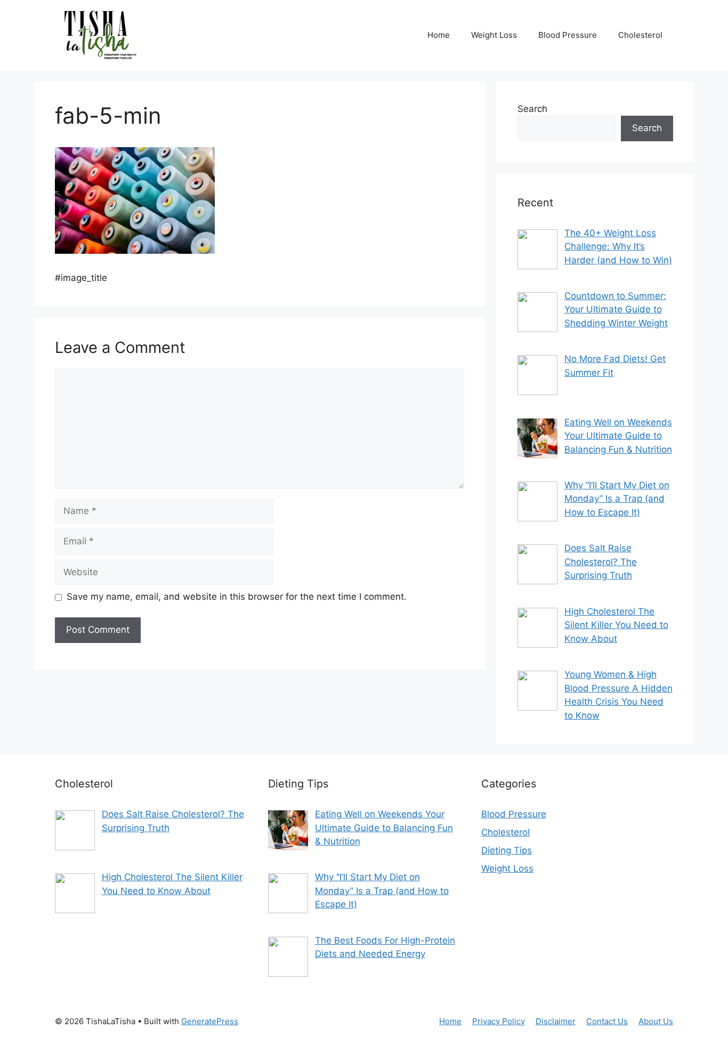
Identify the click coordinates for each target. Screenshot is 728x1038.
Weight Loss (494, 35)
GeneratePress (209, 1021)
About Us (655, 1021)
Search (532, 108)
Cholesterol (640, 35)
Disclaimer (556, 1021)
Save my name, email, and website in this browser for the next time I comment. (237, 596)
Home (438, 35)
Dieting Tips (506, 850)
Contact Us (607, 1021)
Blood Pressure (567, 35)
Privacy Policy (498, 1021)
